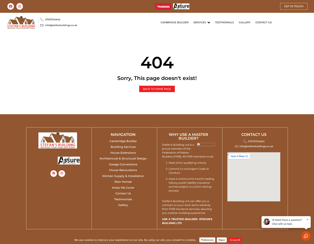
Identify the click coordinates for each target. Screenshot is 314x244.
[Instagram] (19, 6)
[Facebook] (10, 6)
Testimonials (224, 22)
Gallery (245, 22)
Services (199, 22)
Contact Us (263, 22)
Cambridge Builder (175, 22)
